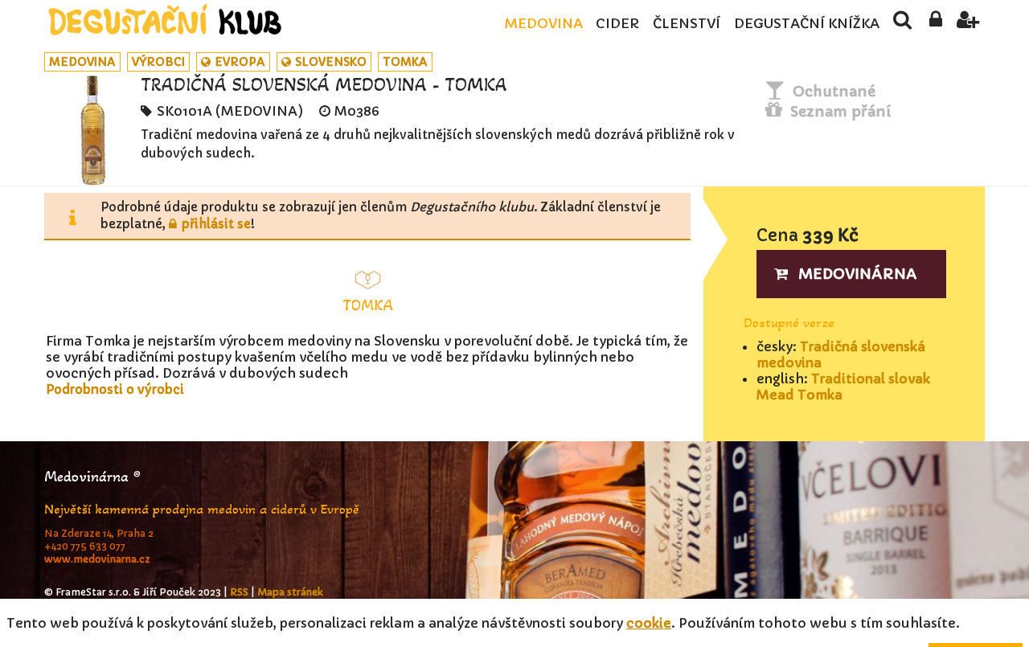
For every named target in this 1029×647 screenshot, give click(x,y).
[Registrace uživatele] (968, 24)
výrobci (158, 62)
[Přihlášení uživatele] (935, 24)
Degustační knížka (806, 23)
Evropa (240, 62)
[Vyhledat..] (902, 24)
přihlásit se (216, 223)
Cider (617, 23)
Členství (686, 23)
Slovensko (331, 62)
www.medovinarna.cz (97, 559)
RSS (239, 592)
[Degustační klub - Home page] (164, 19)
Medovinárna (857, 273)
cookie (648, 623)
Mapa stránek (290, 592)
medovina (82, 62)
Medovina (543, 23)
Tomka (405, 62)
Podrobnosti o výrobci (115, 389)
